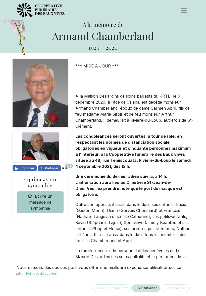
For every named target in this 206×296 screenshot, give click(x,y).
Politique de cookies (41, 273)
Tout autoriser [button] (146, 288)
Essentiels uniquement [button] (111, 288)
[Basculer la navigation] (184, 10)
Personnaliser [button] (176, 288)
